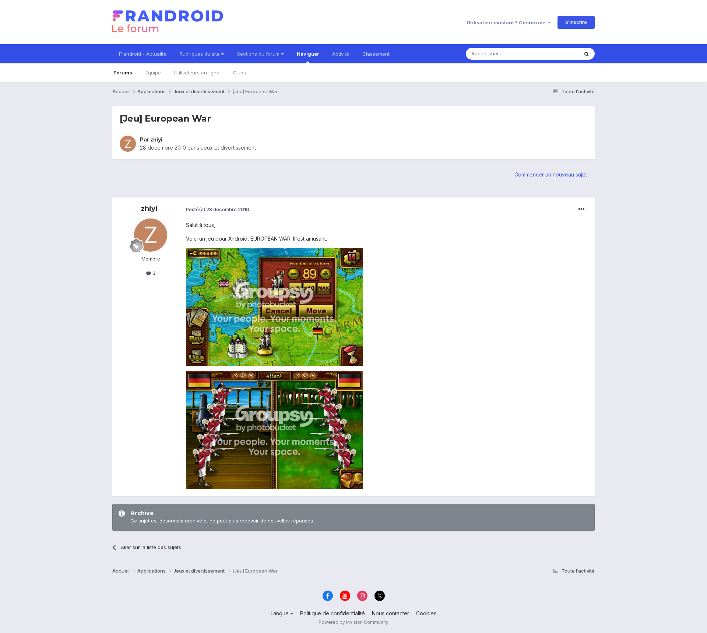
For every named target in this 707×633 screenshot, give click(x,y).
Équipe (153, 73)
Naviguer (308, 54)
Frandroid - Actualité (142, 54)
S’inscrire (576, 22)
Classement (376, 54)
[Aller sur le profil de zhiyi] (128, 144)
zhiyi (156, 139)
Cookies (426, 613)
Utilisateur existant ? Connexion (507, 22)
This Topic (557, 53)
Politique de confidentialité (332, 613)
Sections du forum (259, 54)
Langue (280, 613)
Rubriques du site (200, 54)
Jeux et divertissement (228, 147)
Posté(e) (217, 209)
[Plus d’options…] (581, 209)
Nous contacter (390, 613)
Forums (122, 73)
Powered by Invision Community (353, 622)
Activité (340, 54)
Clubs (239, 73)
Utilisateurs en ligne (196, 73)
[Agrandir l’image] (274, 306)
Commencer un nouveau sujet (550, 174)
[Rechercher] (586, 54)
